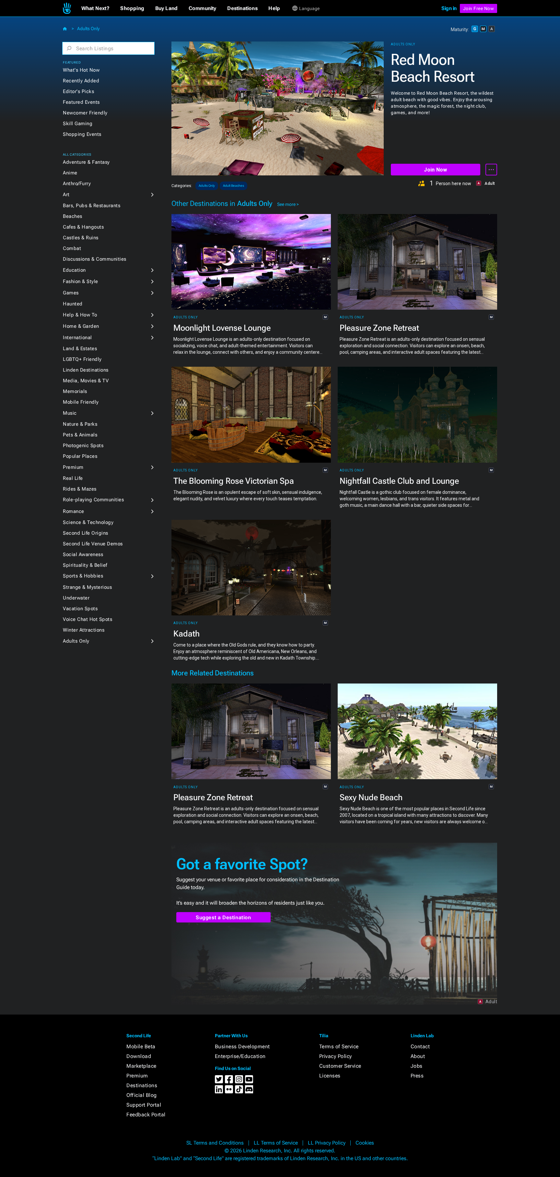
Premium (73, 467)
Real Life (73, 478)
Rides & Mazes (80, 489)
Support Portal (143, 1105)
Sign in (449, 8)
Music (70, 413)
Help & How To (80, 315)
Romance (73, 511)
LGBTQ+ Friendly (82, 359)
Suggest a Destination (223, 917)
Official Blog (141, 1095)
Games (71, 293)
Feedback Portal (146, 1115)
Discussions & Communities (94, 259)
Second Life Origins (85, 533)
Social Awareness (83, 554)
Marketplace (141, 1066)
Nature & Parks (80, 424)
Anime (70, 173)
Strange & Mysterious (87, 587)
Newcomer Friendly (85, 113)
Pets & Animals (80, 435)
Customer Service (340, 1066)
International (77, 337)
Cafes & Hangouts (83, 227)
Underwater (76, 598)
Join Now (435, 170)
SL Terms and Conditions (215, 1143)
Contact (420, 1046)
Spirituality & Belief (85, 565)
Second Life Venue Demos (93, 544)
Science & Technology (88, 522)
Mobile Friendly (81, 402)
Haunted (73, 304)
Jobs (417, 1066)
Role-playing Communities (93, 500)
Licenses (330, 1076)
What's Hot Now (81, 70)
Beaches (72, 216)
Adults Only (88, 28)
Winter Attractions (83, 630)
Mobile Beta (141, 1046)
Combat (72, 248)
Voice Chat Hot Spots (87, 619)
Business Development (242, 1046)
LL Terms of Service (276, 1143)
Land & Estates (80, 348)
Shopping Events (82, 134)
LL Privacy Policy (326, 1143)
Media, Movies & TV (86, 381)
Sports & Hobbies (83, 576)
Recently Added (81, 81)
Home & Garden (81, 326)
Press (417, 1076)
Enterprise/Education (240, 1056)
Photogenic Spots (83, 445)
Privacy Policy (335, 1056)
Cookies (365, 1143)
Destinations (141, 1085)
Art (66, 194)
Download (138, 1056)
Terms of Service (339, 1046)
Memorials (75, 391)
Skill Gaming (77, 123)
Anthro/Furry (77, 183)
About (418, 1056)
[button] (95, 8)
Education (74, 270)
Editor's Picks (78, 91)
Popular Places (80, 456)
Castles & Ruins (81, 238)
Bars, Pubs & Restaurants (91, 205)
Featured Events (81, 102)
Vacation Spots (80, 609)
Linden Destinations (86, 370)
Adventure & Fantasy (86, 162)
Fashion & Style (80, 281)
